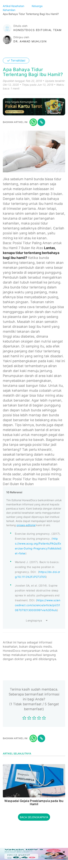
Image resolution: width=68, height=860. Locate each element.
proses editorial (26, 525)
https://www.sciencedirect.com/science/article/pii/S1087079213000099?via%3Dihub (37, 605)
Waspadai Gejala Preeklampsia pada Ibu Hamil (33, 802)
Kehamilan (9, 10)
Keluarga (37, 6)
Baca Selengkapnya (34, 817)
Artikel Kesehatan (14, 6)
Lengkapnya (34, 620)
